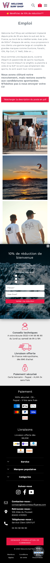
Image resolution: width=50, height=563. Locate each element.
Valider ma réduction (25, 301)
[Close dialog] (48, 246)
